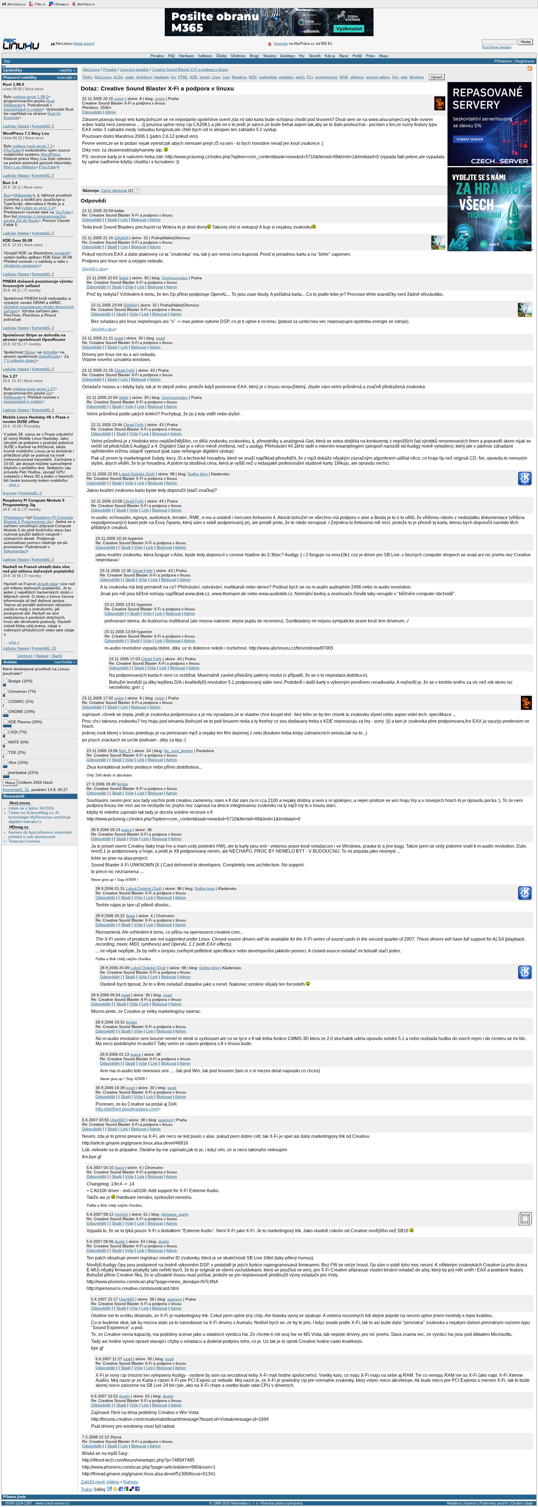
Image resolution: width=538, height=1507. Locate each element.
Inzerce (470, 1503)
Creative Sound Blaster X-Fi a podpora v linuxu (190, 70)
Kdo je (330, 56)
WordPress (50, 154)
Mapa (383, 56)
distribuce (144, 77)
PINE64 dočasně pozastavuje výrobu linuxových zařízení (38, 283)
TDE (12, 752)
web (404, 77)
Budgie (14, 681)
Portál (357, 56)
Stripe (29, 352)
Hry (301, 56)
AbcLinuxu (19, 803)
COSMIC (16, 701)
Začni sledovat (114, 190)
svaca (126, 829)
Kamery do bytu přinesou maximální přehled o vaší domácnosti (40, 834)
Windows (416, 77)
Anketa (10, 662)
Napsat (42, 656)
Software (205, 56)
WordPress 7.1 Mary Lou (26, 133)
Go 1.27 (10, 376)
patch (300, 77)
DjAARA (121, 238)
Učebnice (238, 56)
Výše (129, 287)
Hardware (186, 56)
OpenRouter (49, 356)
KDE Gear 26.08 (17, 240)
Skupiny (269, 56)
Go (49, 393)
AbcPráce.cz (86, 4)
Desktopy (287, 56)
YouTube (13, 150)
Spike (124, 278)
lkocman (10, 493)
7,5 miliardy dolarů (20, 361)
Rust (50, 101)
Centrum (25, 656)
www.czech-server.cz (52, 1503)
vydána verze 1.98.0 (30, 97)
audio (129, 77)
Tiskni (86, 1489)
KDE (194, 77)
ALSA (118, 77)
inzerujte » (66, 77)
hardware (161, 77)
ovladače (286, 77)
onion (119, 98)
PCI (310, 77)
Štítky (87, 77)
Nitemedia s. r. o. (245, 1503)
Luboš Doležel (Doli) (137, 474)
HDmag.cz (61, 4)
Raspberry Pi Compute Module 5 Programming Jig (33, 502)
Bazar (343, 56)
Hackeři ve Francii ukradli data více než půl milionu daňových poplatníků (38, 568)
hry (173, 77)
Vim (395, 77)
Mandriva (239, 77)
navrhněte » (65, 662)
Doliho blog (198, 474)
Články (221, 56)
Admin (110, 112)
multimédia (268, 77)
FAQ (171, 56)
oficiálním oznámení (21, 266)
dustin (120, 1241)
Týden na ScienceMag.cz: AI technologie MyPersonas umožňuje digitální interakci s (39, 817)
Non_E (125, 750)
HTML (183, 77)
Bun (7, 195)
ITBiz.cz (40, 4)
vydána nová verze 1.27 (33, 389)
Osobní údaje (522, 1503)
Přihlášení (503, 61)
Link (124, 219)
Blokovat (138, 219)
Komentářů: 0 (43, 126)
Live (226, 77)
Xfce (12, 762)
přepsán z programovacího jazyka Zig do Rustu (35, 218)
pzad (118, 338)
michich (121, 1214)
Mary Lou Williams (20, 167)
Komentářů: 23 (44, 648)
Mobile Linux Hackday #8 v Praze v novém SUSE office (36, 419)
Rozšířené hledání (496, 47)
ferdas (122, 784)
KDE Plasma (19, 722)
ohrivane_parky (175, 1214)
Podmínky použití (493, 1503)
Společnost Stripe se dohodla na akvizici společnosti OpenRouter (34, 337)
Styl (7, 61)
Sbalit (112, 219)
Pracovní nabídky (20, 77)
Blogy (254, 56)
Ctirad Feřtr (124, 370)
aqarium (165, 1120)
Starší (57, 656)
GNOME (15, 711)
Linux (216, 77)
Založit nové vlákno (100, 1482)
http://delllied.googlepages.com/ (127, 1109)
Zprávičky (12, 70)
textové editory (378, 77)
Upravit (436, 77)
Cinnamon (17, 691)
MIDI (253, 77)
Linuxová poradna (134, 70)
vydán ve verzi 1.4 (38, 208)
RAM (344, 77)
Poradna (157, 56)
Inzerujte (281, 43)
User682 (117, 1120)
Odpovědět (92, 112)
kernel (205, 77)
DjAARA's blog (94, 269)
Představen (14, 517)
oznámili (61, 253)
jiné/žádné (17, 772)
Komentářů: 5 (43, 559)
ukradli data (47, 584)
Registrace (524, 61)
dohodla (50, 352)
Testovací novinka (24, 841)
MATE (13, 742)
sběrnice (357, 77)
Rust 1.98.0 (13, 84)
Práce (370, 56)
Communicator (175, 278)
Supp (130, 915)
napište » (67, 70)
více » (14, 485)
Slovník (315, 56)
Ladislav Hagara (16, 126)
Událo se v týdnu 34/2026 (31, 808)
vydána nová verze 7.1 (32, 146)
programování (326, 77)
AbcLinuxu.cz (16, 4)
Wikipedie (13, 105)
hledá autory (84, 43)
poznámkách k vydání (23, 109)
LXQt (12, 732)
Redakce (454, 1503)
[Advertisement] (146, 174)
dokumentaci (15, 551)
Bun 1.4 (10, 182)
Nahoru (130, 1482)
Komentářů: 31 (16, 789)
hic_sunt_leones (178, 750)
